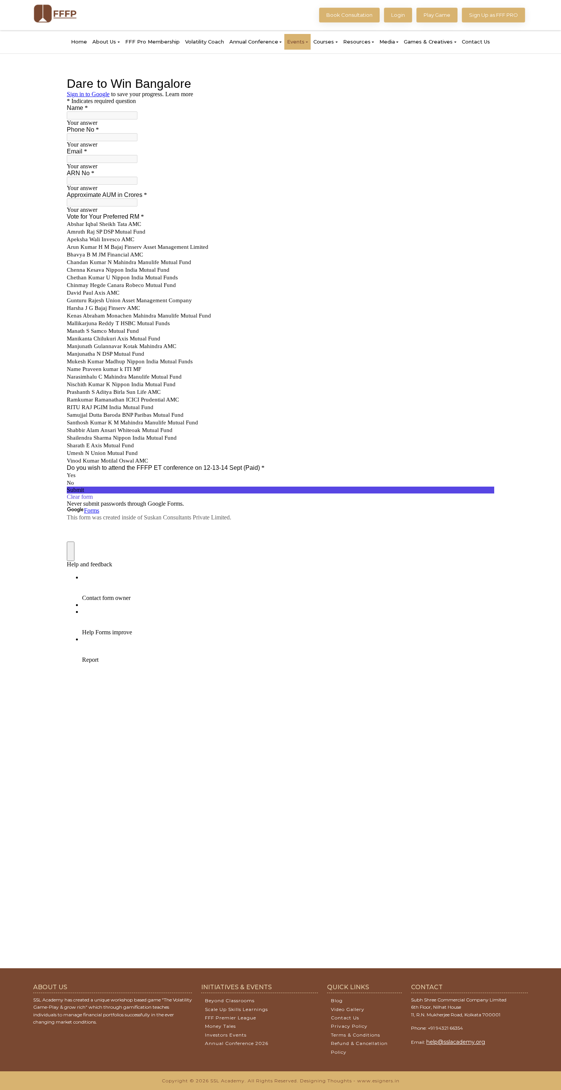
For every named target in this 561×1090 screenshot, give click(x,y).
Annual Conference (253, 42)
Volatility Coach (204, 42)
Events (296, 42)
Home (79, 42)
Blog (337, 1000)
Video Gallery (347, 1009)
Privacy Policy (349, 1026)
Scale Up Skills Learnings (236, 1009)
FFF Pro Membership (152, 42)
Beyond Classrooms (230, 1000)
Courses (323, 42)
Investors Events (226, 1035)
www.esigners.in (378, 1081)
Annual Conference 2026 (236, 1043)
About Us (104, 42)
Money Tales (220, 1026)
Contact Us (476, 42)
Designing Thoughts (326, 1081)
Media (387, 42)
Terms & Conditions (355, 1035)
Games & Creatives (428, 42)
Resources (357, 42)
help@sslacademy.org (455, 1041)
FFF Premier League (230, 1018)
